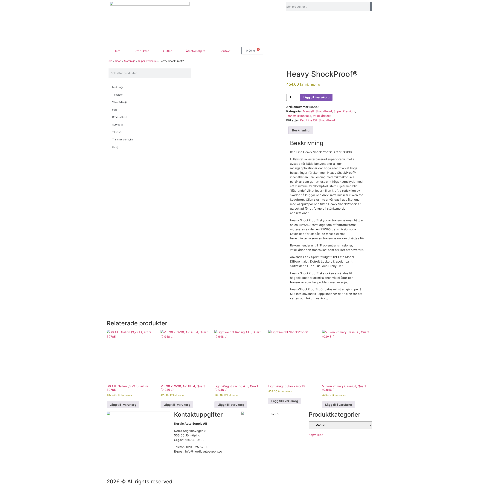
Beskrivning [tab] (300, 130)
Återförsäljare (195, 51)
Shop (118, 60)
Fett (114, 109)
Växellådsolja (119, 102)
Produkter (142, 51)
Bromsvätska (119, 117)
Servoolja (117, 124)
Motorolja (129, 60)
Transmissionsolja (122, 139)
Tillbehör (117, 132)
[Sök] (371, 6)
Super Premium (147, 60)
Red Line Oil (308, 120)
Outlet (167, 51)
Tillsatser (117, 94)
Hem (117, 51)
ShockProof (323, 111)
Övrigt (115, 146)
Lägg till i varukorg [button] (123, 405)
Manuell (308, 111)
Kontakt (225, 51)
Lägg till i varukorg (316, 97)
